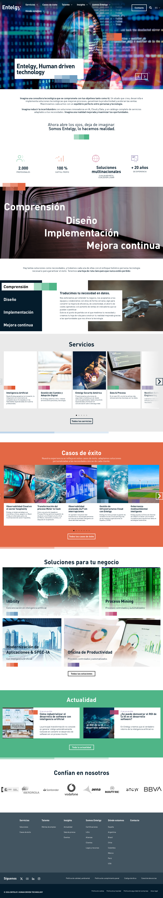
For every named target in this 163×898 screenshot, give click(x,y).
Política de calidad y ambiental (78, 878)
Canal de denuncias (149, 878)
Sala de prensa (69, 832)
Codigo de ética (130, 878)
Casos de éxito (25, 832)
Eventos (67, 837)
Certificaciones (92, 827)
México (110, 853)
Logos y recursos (92, 848)
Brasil (110, 837)
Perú (110, 858)
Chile (110, 842)
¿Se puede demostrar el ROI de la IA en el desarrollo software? (139, 716)
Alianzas (89, 837)
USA (109, 863)
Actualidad (68, 827)
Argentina (112, 832)
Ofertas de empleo (49, 827)
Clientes (89, 842)
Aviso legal (154, 891)
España (111, 827)
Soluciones (24, 827)
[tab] (22, 286)
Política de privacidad (114, 891)
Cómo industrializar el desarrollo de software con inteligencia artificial (55, 716)
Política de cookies (98, 891)
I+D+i (88, 832)
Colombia (111, 848)
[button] (36, 4)
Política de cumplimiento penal (107, 878)
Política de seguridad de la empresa (136, 891)
